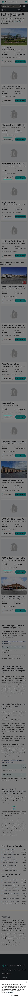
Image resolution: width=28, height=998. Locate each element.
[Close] (26, 982)
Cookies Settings (14, 995)
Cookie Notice (9, 992)
